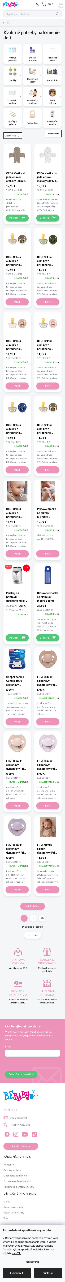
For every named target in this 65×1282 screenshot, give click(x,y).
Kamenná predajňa (13, 1206)
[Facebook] (6, 1134)
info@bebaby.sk (18, 1117)
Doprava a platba (12, 1170)
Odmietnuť (17, 1272)
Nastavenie (32, 1261)
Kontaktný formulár (21, 1146)
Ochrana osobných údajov (17, 1181)
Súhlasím (48, 1272)
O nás (6, 1201)
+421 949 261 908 (20, 1124)
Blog (5, 1217)
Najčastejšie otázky (13, 1212)
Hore (35, 935)
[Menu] (60, 4)
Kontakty (8, 1164)
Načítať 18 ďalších (32, 906)
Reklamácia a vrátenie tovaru (18, 1186)
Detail (17, 302)
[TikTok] (34, 1134)
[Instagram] (15, 1134)
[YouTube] (25, 1134)
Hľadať (57, 14)
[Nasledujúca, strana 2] (33, 918)
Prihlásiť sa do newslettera (21, 1074)
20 (42, 918)
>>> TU (16, 1253)
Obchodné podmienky (15, 1175)
